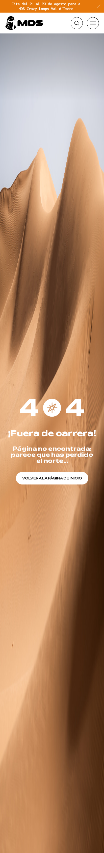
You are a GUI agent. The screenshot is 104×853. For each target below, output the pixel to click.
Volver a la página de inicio (52, 478)
